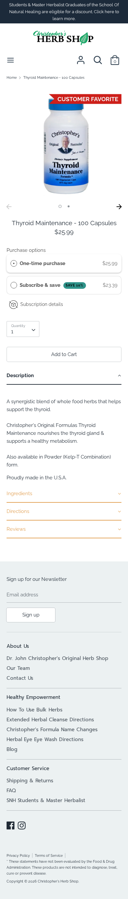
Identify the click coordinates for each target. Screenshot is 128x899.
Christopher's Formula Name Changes (52, 729)
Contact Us (20, 678)
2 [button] (69, 206)
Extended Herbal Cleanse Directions (50, 719)
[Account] (80, 57)
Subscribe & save (52, 285)
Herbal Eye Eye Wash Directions (45, 739)
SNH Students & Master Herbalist (46, 800)
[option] (64, 143)
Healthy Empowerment (33, 697)
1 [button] (60, 206)
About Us (18, 646)
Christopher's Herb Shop (58, 881)
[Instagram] (22, 824)
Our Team (18, 668)
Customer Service (28, 768)
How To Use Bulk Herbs (34, 709)
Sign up (30, 615)
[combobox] (23, 329)
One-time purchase (42, 263)
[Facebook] (10, 824)
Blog (12, 749)
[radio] (14, 263)
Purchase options (26, 250)
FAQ (11, 790)
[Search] (97, 57)
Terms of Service (49, 855)
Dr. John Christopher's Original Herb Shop (57, 658)
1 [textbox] (12, 332)
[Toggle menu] (10, 60)
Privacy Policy (18, 855)
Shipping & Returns (30, 780)
